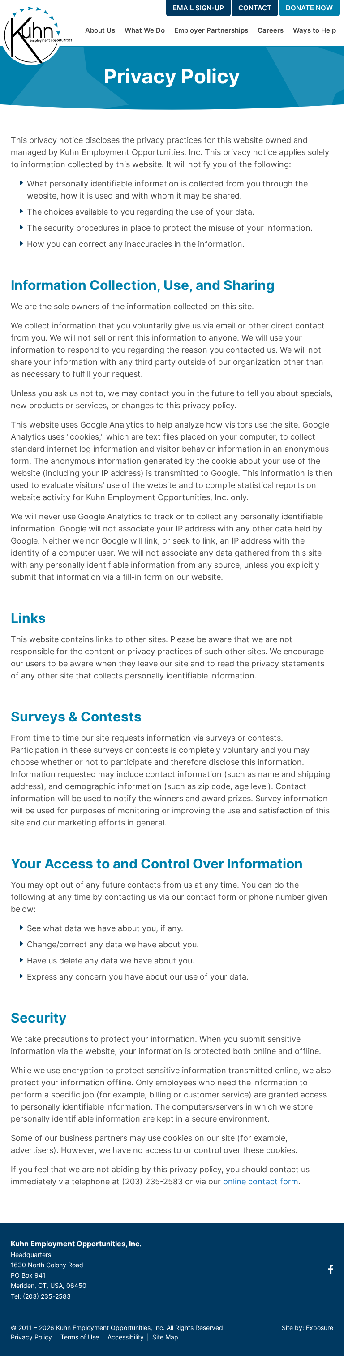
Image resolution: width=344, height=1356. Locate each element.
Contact (254, 8)
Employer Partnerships (211, 30)
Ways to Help (314, 30)
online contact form (260, 1181)
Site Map (165, 1337)
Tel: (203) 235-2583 (41, 1296)
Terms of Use (79, 1337)
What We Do (145, 30)
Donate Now (309, 8)
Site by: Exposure (307, 1327)
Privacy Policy (31, 1337)
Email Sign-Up (198, 8)
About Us (100, 30)
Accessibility (126, 1337)
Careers (271, 30)
